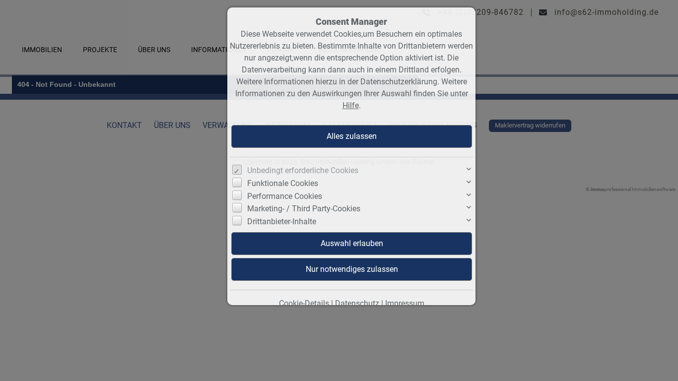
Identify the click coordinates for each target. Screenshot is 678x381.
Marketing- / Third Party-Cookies (303, 208)
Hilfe (350, 105)
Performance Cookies (284, 196)
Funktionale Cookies (282, 183)
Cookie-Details (304, 303)
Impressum (404, 303)
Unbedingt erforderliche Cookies (302, 170)
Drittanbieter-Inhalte (281, 221)
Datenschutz (357, 303)
